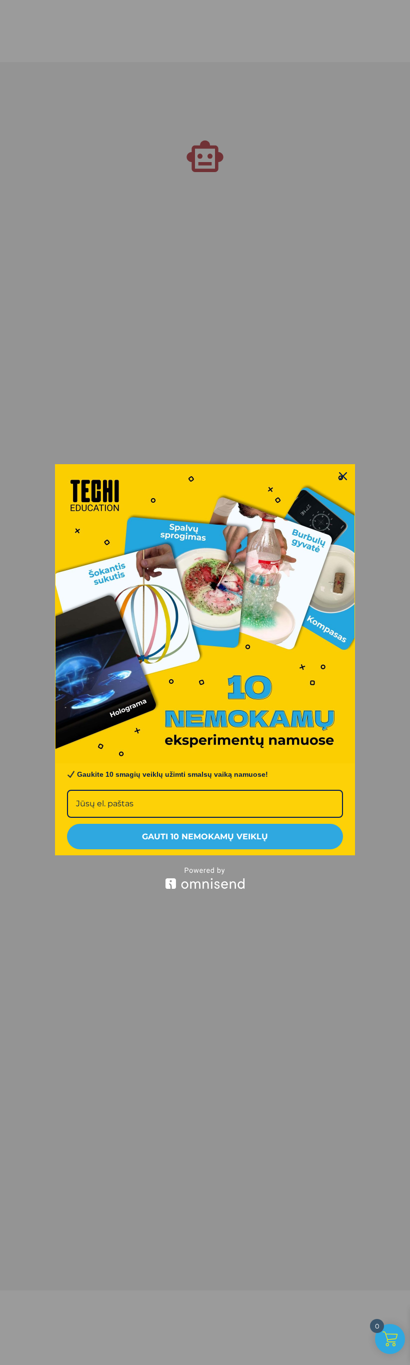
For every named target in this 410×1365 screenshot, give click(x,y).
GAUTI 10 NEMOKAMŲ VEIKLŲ (205, 836)
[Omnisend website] (205, 878)
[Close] (343, 476)
